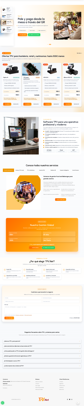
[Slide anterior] (17, 25)
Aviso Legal (37, 385)
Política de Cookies (39, 389)
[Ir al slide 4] (51, 44)
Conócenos (5, 387)
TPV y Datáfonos (31, 170)
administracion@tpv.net (7, 385)
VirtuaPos (61, 381)
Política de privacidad (39, 387)
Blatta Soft (61, 389)
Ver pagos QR (23, 34)
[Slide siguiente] (82, 25)
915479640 (5, 383)
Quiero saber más (60, 199)
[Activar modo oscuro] (78, 403)
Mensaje (6, 304)
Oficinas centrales (6, 381)
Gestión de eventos (8, 170)
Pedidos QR (53, 170)
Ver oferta (7, 104)
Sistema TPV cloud (20, 170)
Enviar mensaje (9, 317)
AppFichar (61, 383)
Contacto (37, 383)
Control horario (75, 170)
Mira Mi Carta (62, 385)
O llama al (75, 317)
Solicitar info (15, 104)
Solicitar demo (35, 247)
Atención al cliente (39, 381)
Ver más (79, 53)
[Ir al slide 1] (47, 44)
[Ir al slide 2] (48, 44)
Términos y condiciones (19, 315)
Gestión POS (42, 170)
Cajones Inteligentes (64, 170)
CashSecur (61, 387)
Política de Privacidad (28, 315)
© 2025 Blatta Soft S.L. (16, 399)
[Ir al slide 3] (50, 44)
